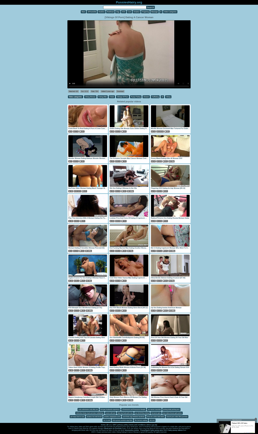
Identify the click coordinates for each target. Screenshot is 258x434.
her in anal (106, 420)
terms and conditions (137, 425)
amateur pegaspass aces (112, 416)
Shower (146, 97)
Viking (168, 97)
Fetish (112, 97)
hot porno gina (156, 413)
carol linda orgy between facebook (134, 416)
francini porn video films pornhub (177, 416)
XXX (123, 12)
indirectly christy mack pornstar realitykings (90, 413)
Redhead (110, 12)
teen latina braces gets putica (172, 413)
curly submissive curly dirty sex (88, 409)
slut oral (152, 420)
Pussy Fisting (136, 97)
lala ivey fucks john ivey (125, 413)
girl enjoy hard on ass (77, 416)
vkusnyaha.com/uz (132, 430)
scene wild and (110, 413)
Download (120, 91)
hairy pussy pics (156, 430)
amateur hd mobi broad (94, 416)
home (103, 425)
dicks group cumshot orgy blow (122, 420)
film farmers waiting (141, 420)
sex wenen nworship (154, 409)
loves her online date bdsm (155, 416)
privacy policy (123, 425)
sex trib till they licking (142, 413)
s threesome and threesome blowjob (133, 409)
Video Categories (170, 12)
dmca (149, 425)
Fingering (145, 12)
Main (83, 12)
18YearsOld (92, 12)
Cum (129, 12)
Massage (154, 12)
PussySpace (145, 430)
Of (162, 97)
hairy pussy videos (175, 430)
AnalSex (101, 12)
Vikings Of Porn (122, 97)
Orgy (118, 12)
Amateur (137, 12)
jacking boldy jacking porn (171, 409)
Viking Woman (90, 97)
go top (154, 425)
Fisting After (102, 97)
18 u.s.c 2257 (111, 425)
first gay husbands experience (110, 409)
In (161, 12)
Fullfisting (155, 97)
